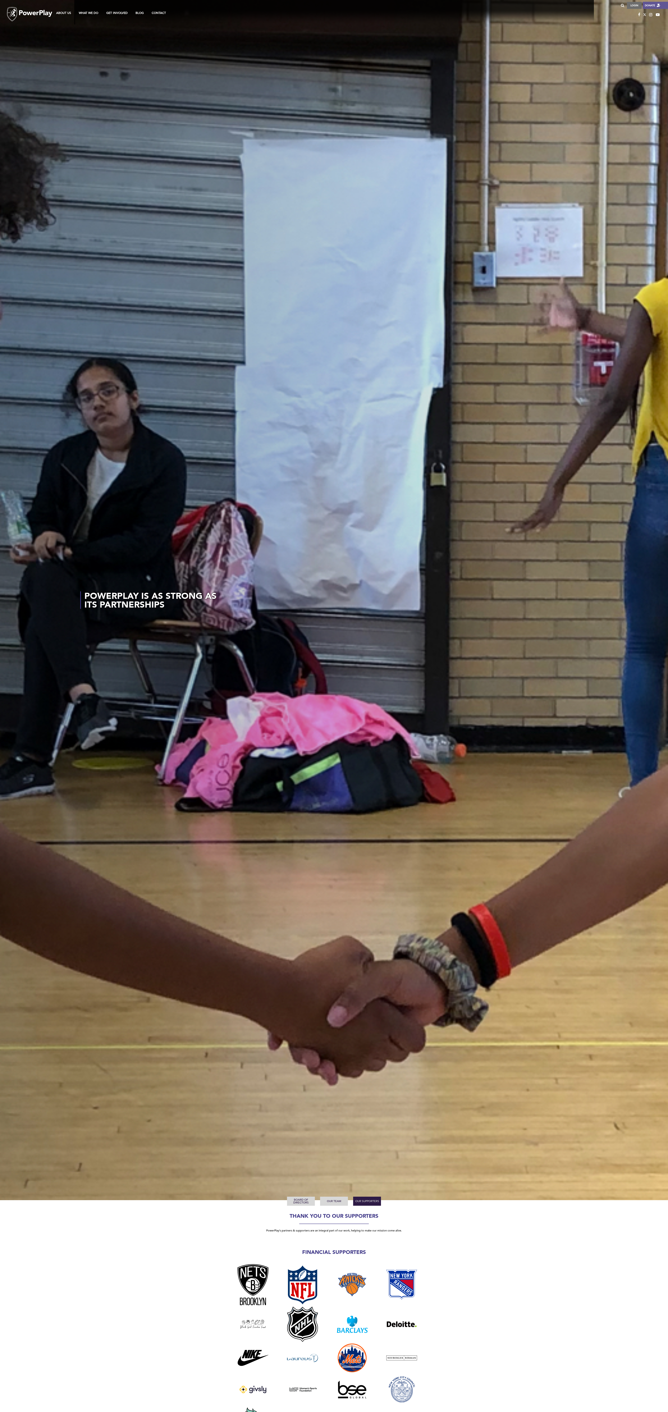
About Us (63, 13)
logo (29, 10)
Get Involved (117, 13)
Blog (140, 13)
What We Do (88, 13)
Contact (159, 13)
